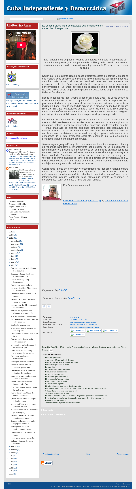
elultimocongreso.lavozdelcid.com (83, 322)
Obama (45, 350)
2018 (11, 232)
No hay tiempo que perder (54, 384)
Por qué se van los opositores (56, 372)
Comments (126, 484)
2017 (11, 235)
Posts (117, 484)
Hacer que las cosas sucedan (56, 381)
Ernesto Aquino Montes (81, 347)
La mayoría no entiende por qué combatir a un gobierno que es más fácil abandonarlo (76, 396)
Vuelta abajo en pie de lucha (21, 285)
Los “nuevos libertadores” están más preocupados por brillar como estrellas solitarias (76, 388)
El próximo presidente (53, 358)
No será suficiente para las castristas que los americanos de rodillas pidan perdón (72, 27)
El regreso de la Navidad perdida (57, 379)
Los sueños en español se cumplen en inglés (61, 362)
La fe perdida (50, 367)
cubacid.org (74, 317)
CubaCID (62, 290)
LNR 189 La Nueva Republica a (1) (82, 200)
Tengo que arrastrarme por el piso (23, 438)
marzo (14, 447)
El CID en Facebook (16, 209)
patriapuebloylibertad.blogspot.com (83, 325)
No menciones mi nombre (54, 374)
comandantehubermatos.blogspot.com (84, 327)
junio (13, 259)
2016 (11, 238)
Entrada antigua (123, 454)
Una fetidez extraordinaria (20, 325)
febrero (14, 450)
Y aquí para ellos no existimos (22, 362)
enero (13, 453)
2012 (11, 465)
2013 (11, 462)
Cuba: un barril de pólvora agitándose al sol (61, 391)
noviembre (15, 244)
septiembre (15, 250)
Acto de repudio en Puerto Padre (23, 316)
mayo (13, 262)
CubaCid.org (74, 298)
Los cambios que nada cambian (56, 377)
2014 (11, 459)
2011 (11, 468)
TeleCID (12, 220)
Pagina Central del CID (17, 207)
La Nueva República (98, 347)
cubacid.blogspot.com (78, 319)
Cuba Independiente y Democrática (68, 486)
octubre (14, 247)
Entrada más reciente (51, 454)
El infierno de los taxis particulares (57, 369)
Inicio (88, 454)
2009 (11, 474)
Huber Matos (14, 168)
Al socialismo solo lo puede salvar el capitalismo (62, 403)
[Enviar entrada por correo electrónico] (50, 350)
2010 (11, 471)
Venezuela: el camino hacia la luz (57, 393)
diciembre (15, 241)
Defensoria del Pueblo (17, 204)
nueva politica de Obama (116, 347)
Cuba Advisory (15, 150)
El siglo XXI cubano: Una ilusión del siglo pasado (63, 386)
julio (13, 256)
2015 (11, 456)
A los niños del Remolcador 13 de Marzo (60, 360)
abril (13, 265)
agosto (14, 253)
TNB (129, 486)
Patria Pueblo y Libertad (18, 217)
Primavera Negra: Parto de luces (57, 365)
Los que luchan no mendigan (55, 400)
